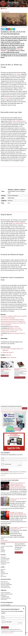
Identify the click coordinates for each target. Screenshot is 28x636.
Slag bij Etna (21, 321)
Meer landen (3, 576)
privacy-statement (9, 632)
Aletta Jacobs (3, 557)
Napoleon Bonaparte (5, 562)
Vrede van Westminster (18, 121)
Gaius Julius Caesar (5, 559)
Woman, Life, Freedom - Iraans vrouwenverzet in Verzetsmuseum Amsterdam (18, 514)
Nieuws (7, 12)
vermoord (6, 98)
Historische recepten (5, 583)
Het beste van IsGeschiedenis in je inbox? (6, 370)
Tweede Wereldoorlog (5, 598)
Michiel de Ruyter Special (16, 319)
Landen (3, 567)
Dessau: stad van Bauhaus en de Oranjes (18, 499)
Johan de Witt (17, 74)
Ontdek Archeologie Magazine (20, 369)
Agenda (2, 549)
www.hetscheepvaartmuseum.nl (9, 321)
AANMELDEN (4, 376)
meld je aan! (18, 552)
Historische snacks (6, 579)
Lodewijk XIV (3, 564)
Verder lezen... (4, 496)
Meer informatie (20, 377)
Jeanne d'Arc (3, 561)
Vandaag (3, 543)
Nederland (8, 355)
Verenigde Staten (4, 573)
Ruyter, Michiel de (11, 357)
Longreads (3, 550)
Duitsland (3, 572)
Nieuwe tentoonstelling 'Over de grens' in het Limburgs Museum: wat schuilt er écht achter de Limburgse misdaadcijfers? (18, 485)
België (2, 570)
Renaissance (3, 595)
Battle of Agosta (14, 326)
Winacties (3, 551)
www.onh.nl (4, 316)
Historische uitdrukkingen (6, 584)
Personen (3, 554)
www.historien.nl (5, 319)
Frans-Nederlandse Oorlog (19, 223)
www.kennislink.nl (5, 330)
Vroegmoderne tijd (5, 596)
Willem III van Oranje (15, 328)
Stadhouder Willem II (8, 352)
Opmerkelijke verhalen (6, 587)
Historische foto (4, 581)
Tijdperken (3, 590)
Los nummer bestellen (5, 604)
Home (2, 12)
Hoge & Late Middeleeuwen (7, 594)
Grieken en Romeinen (5, 592)
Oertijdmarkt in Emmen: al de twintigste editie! (18, 528)
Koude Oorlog (4, 599)
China (2, 575)
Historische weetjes (5, 585)
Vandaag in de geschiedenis (7, 546)
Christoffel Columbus (5, 558)
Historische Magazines (7, 602)
